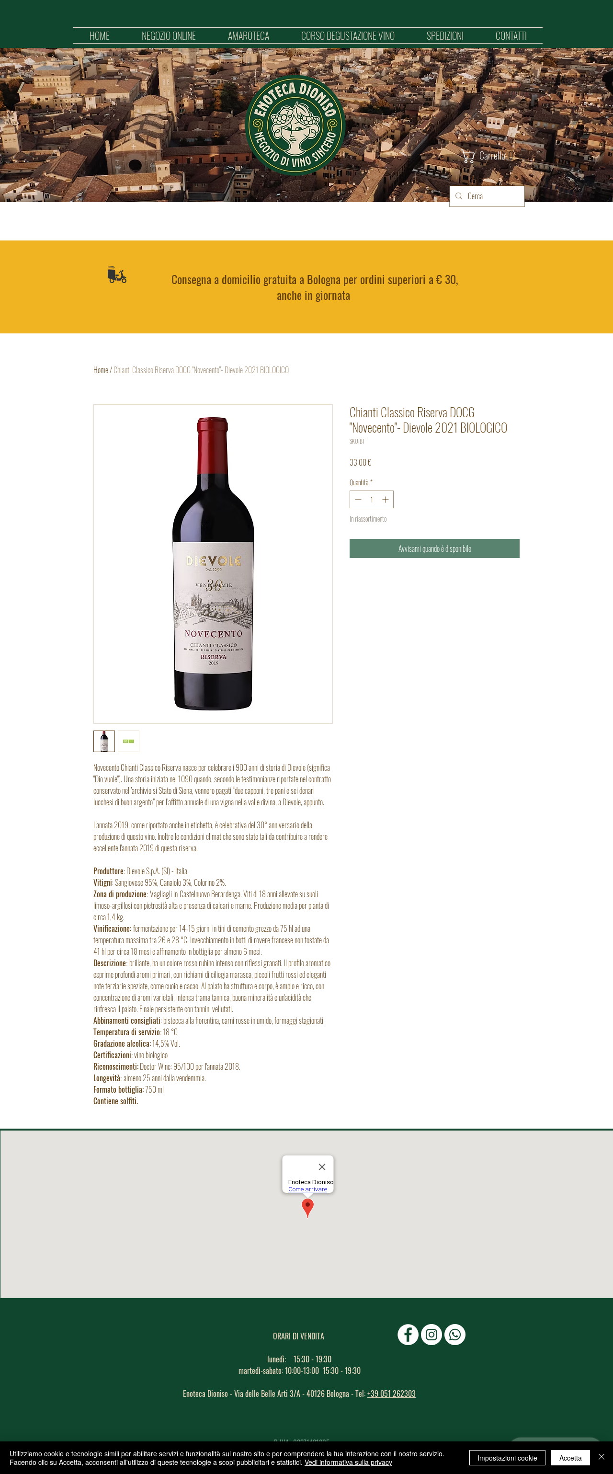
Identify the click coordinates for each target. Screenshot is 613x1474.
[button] (168, 35)
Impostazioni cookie (507, 1458)
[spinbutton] (371, 499)
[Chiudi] (601, 1457)
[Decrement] (357, 499)
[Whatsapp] (454, 1334)
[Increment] (386, 499)
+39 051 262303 (391, 1393)
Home (100, 370)
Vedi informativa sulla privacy (348, 1462)
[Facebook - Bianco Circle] (408, 1334)
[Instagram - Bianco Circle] (431, 1334)
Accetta (570, 1458)
